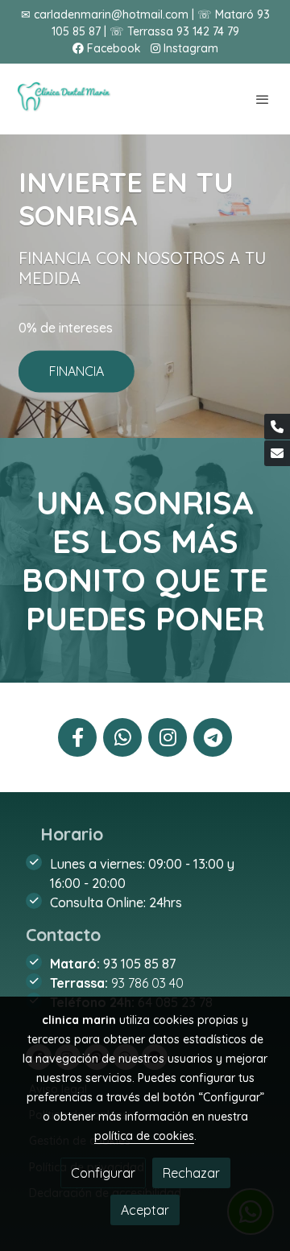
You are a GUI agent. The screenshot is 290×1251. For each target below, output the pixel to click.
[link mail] (277, 453)
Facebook (112, 48)
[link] (64, 99)
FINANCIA (76, 372)
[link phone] (277, 427)
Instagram (189, 48)
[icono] (77, 737)
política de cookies (144, 1136)
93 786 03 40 (147, 983)
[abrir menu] (262, 99)
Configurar (103, 1173)
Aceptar (145, 1210)
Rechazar (191, 1173)
